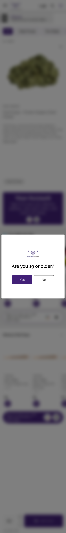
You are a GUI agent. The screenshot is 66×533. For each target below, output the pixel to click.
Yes (22, 279)
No (44, 279)
